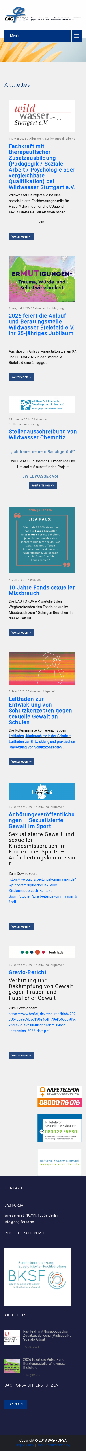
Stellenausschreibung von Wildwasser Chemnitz (43, 434)
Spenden (16, 1404)
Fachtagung (55, 308)
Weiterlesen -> (21, 236)
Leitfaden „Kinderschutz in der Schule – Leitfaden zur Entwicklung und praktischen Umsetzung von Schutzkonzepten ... (42, 741)
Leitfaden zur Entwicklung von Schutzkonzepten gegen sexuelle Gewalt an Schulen (40, 711)
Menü (14, 36)
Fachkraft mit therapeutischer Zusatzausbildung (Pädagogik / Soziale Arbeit (47, 1336)
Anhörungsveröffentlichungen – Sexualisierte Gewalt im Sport (42, 820)
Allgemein (36, 138)
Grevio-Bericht (28, 972)
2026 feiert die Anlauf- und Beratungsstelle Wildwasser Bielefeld (45, 1364)
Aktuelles (39, 308)
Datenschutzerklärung (53, 1445)
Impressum (25, 1445)
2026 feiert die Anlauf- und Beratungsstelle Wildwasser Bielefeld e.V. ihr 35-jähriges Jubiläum (42, 324)
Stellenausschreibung (60, 138)
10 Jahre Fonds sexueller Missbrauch (42, 590)
